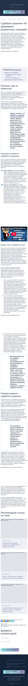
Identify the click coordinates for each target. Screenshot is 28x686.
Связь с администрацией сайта (18, 676)
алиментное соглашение (17, 263)
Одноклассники (12, 7)
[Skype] (11, 621)
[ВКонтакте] (1, 621)
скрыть (17, 69)
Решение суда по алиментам (11, 72)
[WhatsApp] (9, 621)
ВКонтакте (10, 7)
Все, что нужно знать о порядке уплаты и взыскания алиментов (13, 577)
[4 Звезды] (19, 625)
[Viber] (7, 621)
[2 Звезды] (8, 625)
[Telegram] (14, 621)
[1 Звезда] (3, 625)
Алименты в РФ (6, 540)
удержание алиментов (17, 116)
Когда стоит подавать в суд (13, 77)
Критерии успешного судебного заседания (13, 75)
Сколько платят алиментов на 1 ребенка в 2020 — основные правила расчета (13, 609)
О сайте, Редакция (7, 676)
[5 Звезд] (24, 625)
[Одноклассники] (3, 621)
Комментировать (11, 650)
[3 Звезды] (14, 625)
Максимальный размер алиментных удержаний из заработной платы (11, 544)
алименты (21, 41)
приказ (20, 497)
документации (4, 417)
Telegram (14, 7)
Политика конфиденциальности (14, 679)
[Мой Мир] (5, 621)
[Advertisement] (13, 215)
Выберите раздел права (11, 12)
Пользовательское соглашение (14, 678)
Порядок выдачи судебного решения (13, 79)
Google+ (17, 7)
